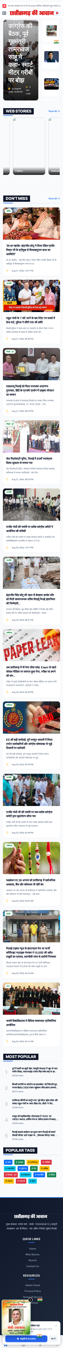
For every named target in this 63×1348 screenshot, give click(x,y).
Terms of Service (32, 1297)
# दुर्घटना (23, 1168)
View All (53, 111)
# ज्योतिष (46, 1162)
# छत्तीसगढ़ (32, 1162)
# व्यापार (8, 1181)
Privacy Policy (33, 1291)
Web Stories (32, 1254)
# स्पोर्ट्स (21, 1181)
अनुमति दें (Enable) (28, 1338)
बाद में (53, 1338)
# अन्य (8, 1162)
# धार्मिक (44, 1168)
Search (32, 1260)
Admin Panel (32, 1285)
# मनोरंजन (25, 1174)
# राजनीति (39, 1174)
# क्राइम (19, 1162)
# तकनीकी (9, 1168)
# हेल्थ (32, 1181)
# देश (34, 1168)
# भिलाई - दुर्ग (10, 1174)
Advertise (32, 1302)
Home (32, 1248)
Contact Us (32, 1266)
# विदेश (51, 1174)
